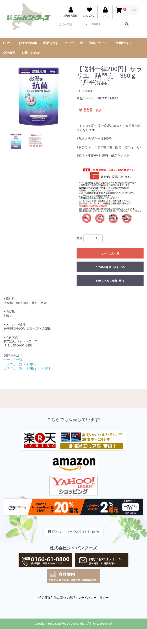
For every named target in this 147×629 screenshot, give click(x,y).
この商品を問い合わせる (110, 267)
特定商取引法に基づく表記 (56, 597)
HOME (8, 43)
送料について (98, 43)
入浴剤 (45, 368)
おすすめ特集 (28, 43)
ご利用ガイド (123, 43)
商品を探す (51, 43)
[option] (39, 96)
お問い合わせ (30, 52)
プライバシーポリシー (93, 597)
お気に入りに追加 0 (110, 280)
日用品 (31, 364)
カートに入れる (110, 253)
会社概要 (9, 52)
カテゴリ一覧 (74, 43)
